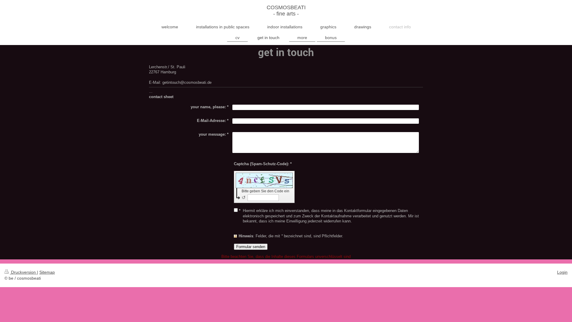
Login (562, 272)
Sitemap (47, 272)
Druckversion (23, 272)
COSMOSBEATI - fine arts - (286, 10)
